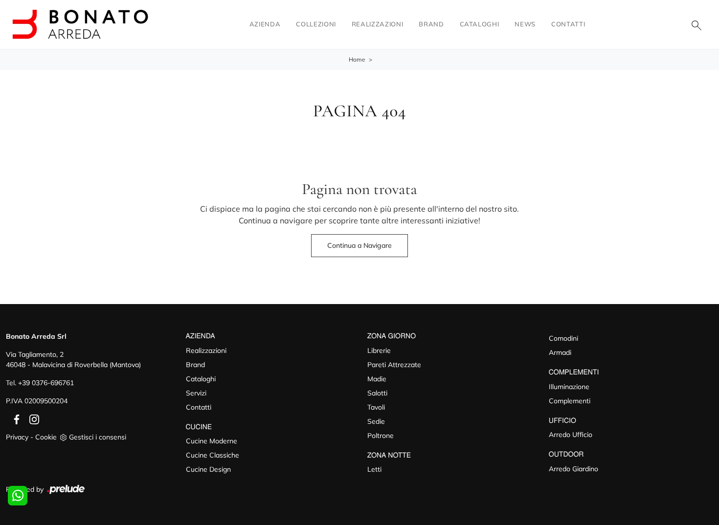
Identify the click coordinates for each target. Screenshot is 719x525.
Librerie (379, 350)
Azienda (265, 24)
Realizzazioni (377, 24)
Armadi (560, 352)
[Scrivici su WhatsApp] (17, 495)
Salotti (377, 393)
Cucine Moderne (211, 441)
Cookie (46, 437)
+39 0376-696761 (46, 382)
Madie (376, 378)
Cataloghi (479, 24)
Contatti (568, 24)
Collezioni (316, 24)
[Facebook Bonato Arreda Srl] (14, 419)
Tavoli (376, 407)
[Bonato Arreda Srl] (80, 24)
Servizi (196, 393)
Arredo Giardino (573, 468)
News (525, 24)
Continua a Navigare (359, 245)
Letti (374, 469)
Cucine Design (208, 469)
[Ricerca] (696, 24)
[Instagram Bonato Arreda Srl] (31, 419)
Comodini (563, 338)
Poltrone (380, 435)
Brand (431, 24)
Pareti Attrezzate (394, 364)
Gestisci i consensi (97, 437)
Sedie (376, 421)
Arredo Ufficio (570, 434)
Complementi (569, 400)
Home (357, 59)
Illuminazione (569, 386)
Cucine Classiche (212, 455)
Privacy (17, 437)
